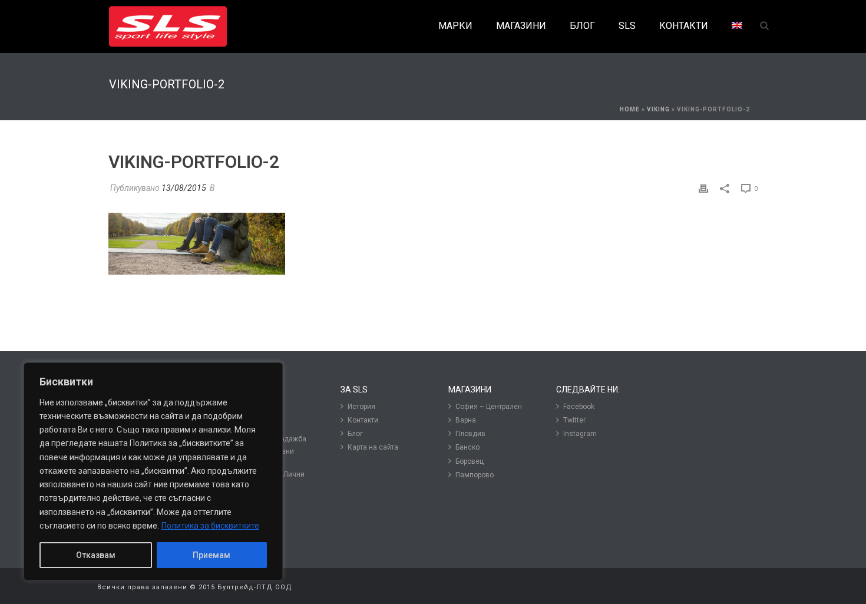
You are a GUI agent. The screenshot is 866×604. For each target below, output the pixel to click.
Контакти (363, 420)
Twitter (574, 420)
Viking (658, 109)
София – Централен (488, 406)
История (361, 406)
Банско (467, 447)
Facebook (578, 406)
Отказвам (95, 555)
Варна (465, 420)
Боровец (469, 461)
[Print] (703, 188)
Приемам (211, 555)
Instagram (580, 434)
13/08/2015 (183, 188)
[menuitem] (737, 26)
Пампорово (474, 475)
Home (630, 109)
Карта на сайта (373, 447)
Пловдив (470, 434)
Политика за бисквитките (210, 525)
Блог (355, 434)
